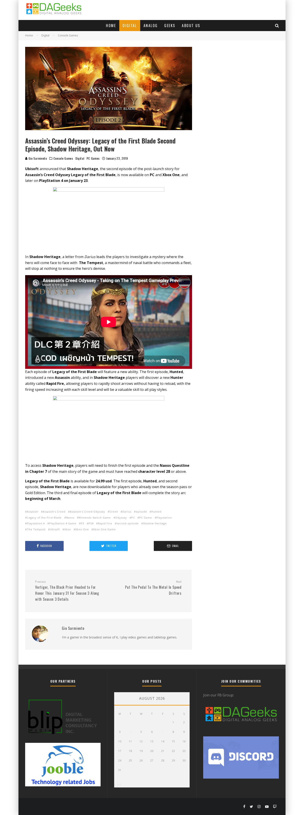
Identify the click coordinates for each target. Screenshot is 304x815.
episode (141, 511)
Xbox (67, 529)
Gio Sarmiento (37, 158)
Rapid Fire (105, 523)
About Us (191, 25)
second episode (128, 523)
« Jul (117, 784)
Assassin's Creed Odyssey (87, 511)
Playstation (164, 517)
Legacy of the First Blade (44, 517)
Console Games (63, 158)
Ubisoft (55, 529)
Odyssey (121, 517)
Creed (113, 511)
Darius (126, 511)
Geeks (169, 25)
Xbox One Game (104, 529)
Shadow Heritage (155, 523)
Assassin (32, 511)
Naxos (70, 517)
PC (133, 517)
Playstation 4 (36, 523)
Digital (130, 25)
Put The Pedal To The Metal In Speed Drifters (153, 588)
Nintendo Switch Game (95, 517)
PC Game (145, 517)
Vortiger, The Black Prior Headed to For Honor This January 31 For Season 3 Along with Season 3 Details (67, 591)
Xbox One (82, 529)
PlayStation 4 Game (62, 523)
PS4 (91, 523)
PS (82, 523)
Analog (151, 25)
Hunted (156, 511)
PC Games (93, 158)
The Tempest (36, 529)
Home (111, 25)
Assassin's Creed (54, 511)
